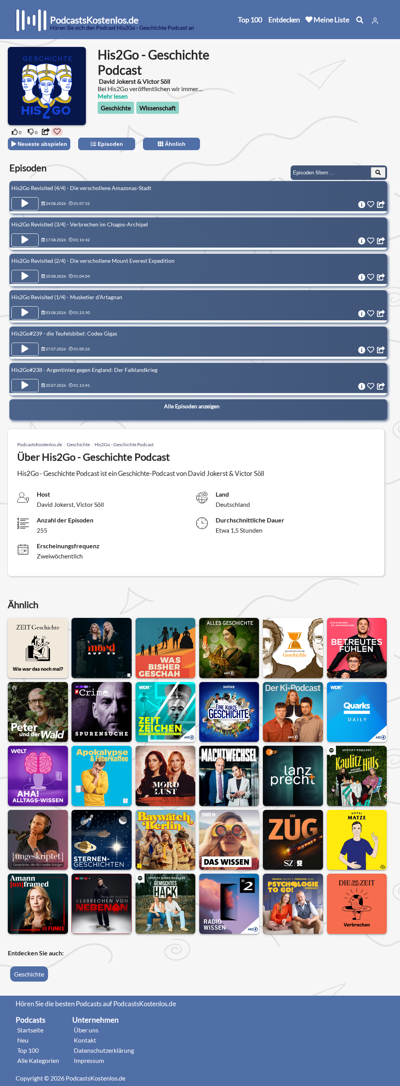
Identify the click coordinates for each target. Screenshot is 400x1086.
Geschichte (116, 107)
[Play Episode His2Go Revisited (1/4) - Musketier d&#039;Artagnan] (25, 313)
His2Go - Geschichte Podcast (124, 444)
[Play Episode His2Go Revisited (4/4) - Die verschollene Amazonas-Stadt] (25, 203)
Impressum (89, 1060)
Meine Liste (330, 19)
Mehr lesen (113, 96)
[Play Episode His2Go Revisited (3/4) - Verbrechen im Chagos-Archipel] (25, 240)
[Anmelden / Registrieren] (375, 20)
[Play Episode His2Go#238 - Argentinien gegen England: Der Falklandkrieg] (25, 385)
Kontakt (85, 1040)
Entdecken (284, 19)
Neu (23, 1040)
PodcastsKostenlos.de (39, 444)
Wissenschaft (157, 107)
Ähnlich (174, 144)
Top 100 (250, 19)
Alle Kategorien (38, 1060)
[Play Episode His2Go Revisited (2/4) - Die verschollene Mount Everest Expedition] (25, 276)
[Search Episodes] (378, 172)
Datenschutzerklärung (104, 1050)
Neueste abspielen (41, 144)
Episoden (109, 144)
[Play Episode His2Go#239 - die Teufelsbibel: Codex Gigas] (25, 349)
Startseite (30, 1030)
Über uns (86, 1030)
